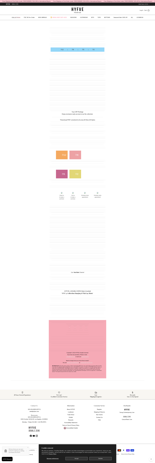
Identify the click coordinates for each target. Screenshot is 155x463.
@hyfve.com (72, 356)
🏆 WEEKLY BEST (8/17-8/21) (58, 17)
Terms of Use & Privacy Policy (70, 425)
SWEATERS (73, 17)
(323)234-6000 (85, 356)
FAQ (99, 420)
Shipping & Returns (99, 412)
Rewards (70, 420)
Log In (141, 10)
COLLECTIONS (16, 17)
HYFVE (31, 454)
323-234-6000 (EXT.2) (34, 409)
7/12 (62, 49)
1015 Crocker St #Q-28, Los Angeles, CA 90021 (34, 419)
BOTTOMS (107, 17)
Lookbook (71, 412)
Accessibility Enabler (72, 428)
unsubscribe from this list (86, 362)
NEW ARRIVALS (42, 17)
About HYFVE (71, 409)
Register (99, 409)
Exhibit (71, 417)
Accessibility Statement (70, 422)
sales (67, 356)
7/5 (83, 49)
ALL (132, 17)
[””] (15, 4)
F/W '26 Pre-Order (29, 17)
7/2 (93, 49)
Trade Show (70, 414)
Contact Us (99, 417)
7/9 (73, 49)
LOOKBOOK (140, 17)
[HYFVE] (77, 10)
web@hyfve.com (34, 411)
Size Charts (99, 414)
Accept (76, 458)
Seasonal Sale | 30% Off (120, 17)
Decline (100, 458)
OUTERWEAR (84, 17)
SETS (92, 17)
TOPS (99, 17)
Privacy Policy (52, 454)
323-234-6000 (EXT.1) (34, 417)
